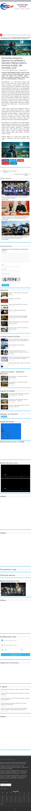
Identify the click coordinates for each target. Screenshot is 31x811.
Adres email (4, 269)
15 (24, 797)
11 (6, 797)
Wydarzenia (16, 70)
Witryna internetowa (6, 273)
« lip (1, 804)
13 (15, 797)
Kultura (9, 37)
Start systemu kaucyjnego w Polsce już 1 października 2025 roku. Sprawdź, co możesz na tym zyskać (19, 352)
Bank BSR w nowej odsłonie (15, 298)
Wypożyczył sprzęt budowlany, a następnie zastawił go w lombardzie (15, 689)
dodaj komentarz (24, 70)
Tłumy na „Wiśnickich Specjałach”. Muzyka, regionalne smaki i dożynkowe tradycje (14, 197)
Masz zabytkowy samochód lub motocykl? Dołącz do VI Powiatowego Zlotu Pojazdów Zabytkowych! (15, 237)
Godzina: (4, 417)
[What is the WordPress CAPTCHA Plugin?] (10, 279)
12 (11, 797)
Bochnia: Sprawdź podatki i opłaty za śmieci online (19, 363)
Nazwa (3, 264)
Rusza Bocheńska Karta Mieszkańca (16, 345)
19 (11, 799)
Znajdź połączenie (14, 654)
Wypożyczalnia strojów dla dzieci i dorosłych (18, 304)
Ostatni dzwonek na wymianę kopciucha (9, 171)
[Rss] (14, 809)
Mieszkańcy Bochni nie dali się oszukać (21, 174)
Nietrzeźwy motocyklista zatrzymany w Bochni (10, 765)
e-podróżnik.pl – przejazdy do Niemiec (7, 658)
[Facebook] (16, 809)
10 (2, 797)
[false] (28, 643)
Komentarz (4, 252)
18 (6, 799)
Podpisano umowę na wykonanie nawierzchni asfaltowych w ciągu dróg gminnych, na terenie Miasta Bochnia (15, 217)
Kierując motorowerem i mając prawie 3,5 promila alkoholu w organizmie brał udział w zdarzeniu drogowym (14, 767)
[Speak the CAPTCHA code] (19, 280)
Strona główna (3, 37)
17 (2, 799)
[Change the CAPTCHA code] (19, 278)
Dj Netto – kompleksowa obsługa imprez (17, 310)
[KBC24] (15, 6)
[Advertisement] (15, 25)
